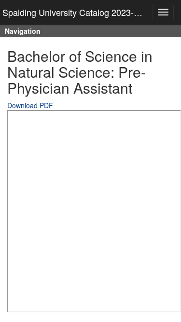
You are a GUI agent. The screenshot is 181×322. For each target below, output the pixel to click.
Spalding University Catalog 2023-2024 (77, 12)
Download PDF (30, 105)
